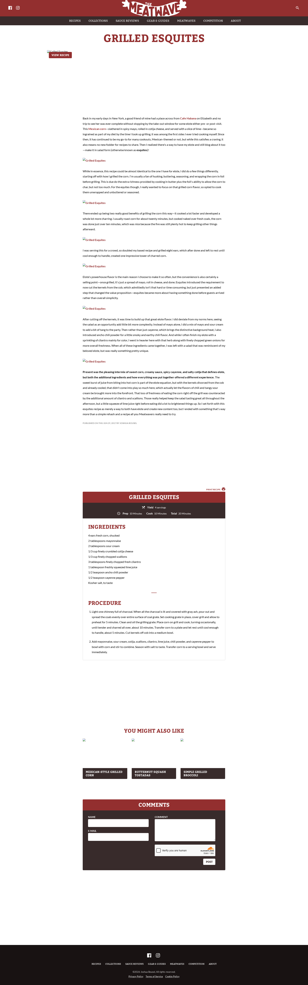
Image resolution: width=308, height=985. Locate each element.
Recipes (96, 964)
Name (92, 817)
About (213, 964)
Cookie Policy (172, 976)
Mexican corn (97, 128)
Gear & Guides (157, 964)
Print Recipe (213, 489)
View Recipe (60, 55)
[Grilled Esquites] (94, 160)
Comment (161, 817)
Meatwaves (177, 964)
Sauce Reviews (134, 964)
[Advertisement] (154, 84)
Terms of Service (154, 976)
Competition (196, 964)
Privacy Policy (136, 976)
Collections (113, 964)
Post (209, 861)
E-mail (92, 831)
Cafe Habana (188, 118)
